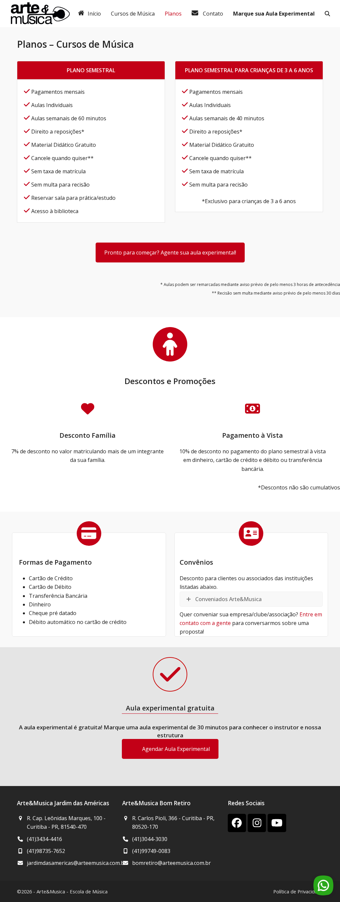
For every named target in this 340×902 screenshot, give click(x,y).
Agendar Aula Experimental (176, 749)
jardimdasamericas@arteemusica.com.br (77, 863)
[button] (327, 13)
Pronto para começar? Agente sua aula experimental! (170, 252)
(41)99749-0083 (151, 851)
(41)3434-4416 (44, 839)
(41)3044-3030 (149, 839)
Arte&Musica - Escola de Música (72, 891)
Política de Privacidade (298, 891)
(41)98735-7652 (46, 851)
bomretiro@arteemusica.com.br (171, 863)
